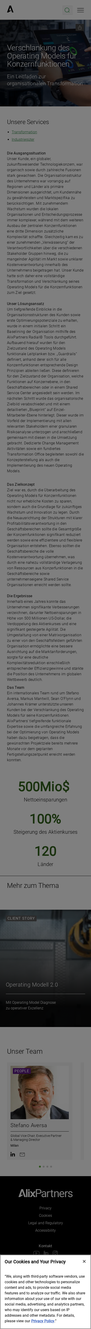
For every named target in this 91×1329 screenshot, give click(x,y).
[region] (45, 1292)
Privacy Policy (42, 1321)
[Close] (84, 1261)
